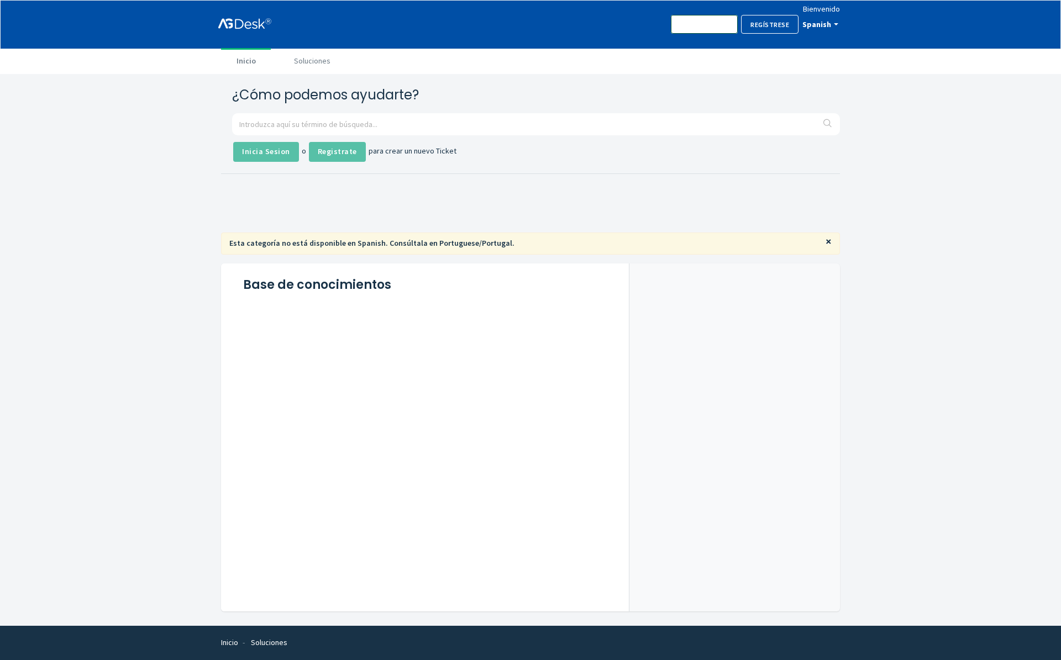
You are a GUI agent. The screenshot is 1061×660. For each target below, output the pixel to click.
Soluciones (312, 61)
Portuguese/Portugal (475, 243)
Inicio (246, 61)
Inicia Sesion (266, 151)
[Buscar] (828, 124)
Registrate (337, 151)
